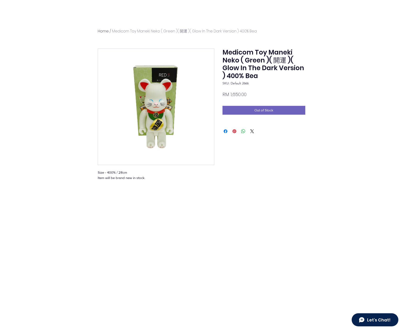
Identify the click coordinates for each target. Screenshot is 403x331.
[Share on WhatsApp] (243, 131)
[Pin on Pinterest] (234, 131)
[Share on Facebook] (225, 131)
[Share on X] (252, 131)
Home (103, 31)
